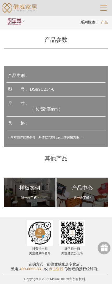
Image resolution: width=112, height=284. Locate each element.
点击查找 (56, 269)
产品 (104, 22)
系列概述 (87, 22)
